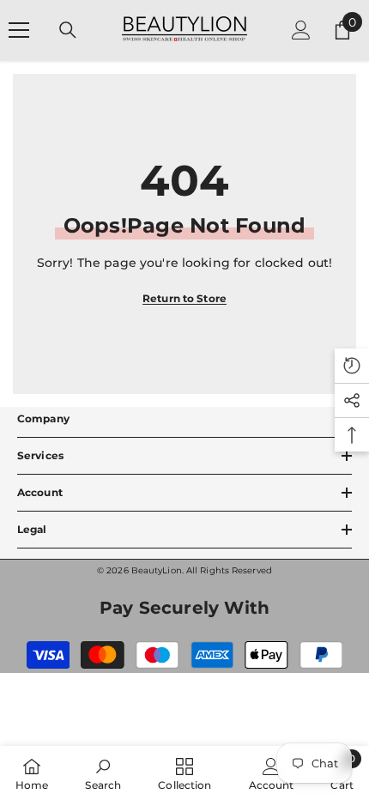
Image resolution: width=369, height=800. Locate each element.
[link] (103, 773)
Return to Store (184, 298)
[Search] (67, 30)
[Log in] (301, 30)
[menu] (19, 30)
